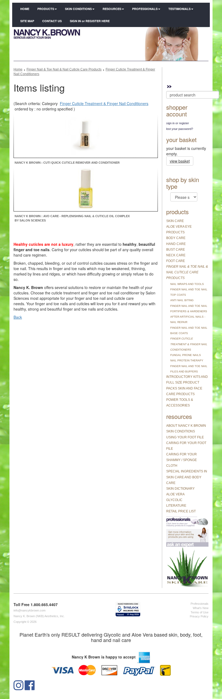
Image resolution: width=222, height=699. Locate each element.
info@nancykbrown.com (29, 610)
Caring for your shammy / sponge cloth (181, 460)
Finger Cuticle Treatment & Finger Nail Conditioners (104, 103)
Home (24, 9)
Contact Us (52, 21)
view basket (180, 161)
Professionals (145, 9)
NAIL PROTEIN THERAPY (186, 360)
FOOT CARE (175, 261)
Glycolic (174, 500)
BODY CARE (175, 238)
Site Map (27, 21)
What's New (200, 608)
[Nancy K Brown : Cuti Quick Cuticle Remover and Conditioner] (85, 135)
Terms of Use (199, 612)
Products (45, 9)
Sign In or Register (177, 123)
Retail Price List (181, 511)
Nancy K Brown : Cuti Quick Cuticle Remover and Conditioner (67, 162)
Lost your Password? (179, 128)
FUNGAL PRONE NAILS (185, 355)
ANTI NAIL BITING (182, 300)
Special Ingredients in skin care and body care (186, 477)
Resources (112, 9)
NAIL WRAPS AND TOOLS (187, 284)
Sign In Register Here (90, 21)
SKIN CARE (175, 221)
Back (18, 317)
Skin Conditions (78, 9)
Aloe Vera (175, 494)
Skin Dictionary (180, 488)
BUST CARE (175, 249)
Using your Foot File (185, 437)
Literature (176, 506)
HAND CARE (176, 244)
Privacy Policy (199, 616)
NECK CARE (175, 255)
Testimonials (179, 9)
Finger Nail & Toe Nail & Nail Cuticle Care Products (64, 69)
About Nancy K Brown (186, 426)
